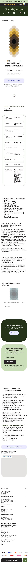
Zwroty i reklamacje (6, 504)
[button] (3, 13)
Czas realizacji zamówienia (8, 501)
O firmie (3, 510)
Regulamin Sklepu (14, 365)
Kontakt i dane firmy (6, 509)
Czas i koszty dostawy (7, 500)
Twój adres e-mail (9, 357)
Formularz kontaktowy (14, 447)
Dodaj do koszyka (11, 560)
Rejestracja (4, 492)
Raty (2, 502)
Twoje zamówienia (5, 491)
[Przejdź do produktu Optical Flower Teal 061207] (14, 294)
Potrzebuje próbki (14, 80)
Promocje (14, 333)
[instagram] (2, 544)
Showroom (4, 511)
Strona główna (5, 20)
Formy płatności (5, 499)
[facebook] (4, 544)
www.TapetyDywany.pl (8, 523)
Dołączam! (10, 361)
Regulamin (4, 517)
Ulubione (3, 493)
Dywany (12, 20)
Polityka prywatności (6, 518)
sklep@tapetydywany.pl (8, 451)
